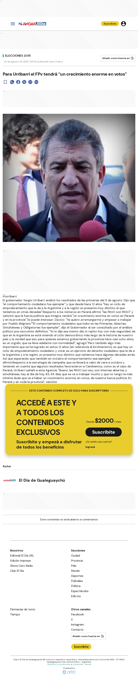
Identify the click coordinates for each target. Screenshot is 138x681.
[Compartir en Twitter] (24, 82)
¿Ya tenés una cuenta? (98, 444)
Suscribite (110, 23)
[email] (30, 82)
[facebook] (18, 82)
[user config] (123, 24)
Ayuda (88, 664)
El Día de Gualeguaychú (42, 480)
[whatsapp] (12, 82)
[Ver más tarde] (5, 82)
